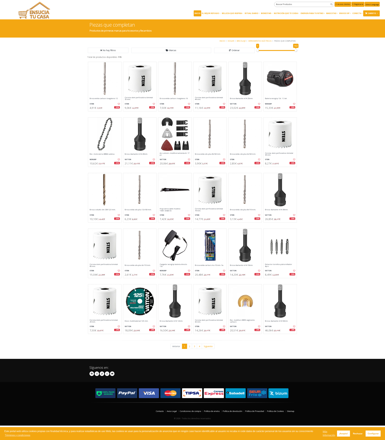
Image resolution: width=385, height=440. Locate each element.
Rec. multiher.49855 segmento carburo (242, 321)
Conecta (356, 13)
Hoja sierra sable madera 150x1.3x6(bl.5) (170, 210)
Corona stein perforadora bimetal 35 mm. (139, 98)
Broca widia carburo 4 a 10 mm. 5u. (209, 265)
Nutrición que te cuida (286, 13)
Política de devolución (232, 411)
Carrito (372, 13)
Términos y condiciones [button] (17, 435)
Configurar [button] (373, 433)
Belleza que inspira (232, 13)
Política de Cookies (275, 411)
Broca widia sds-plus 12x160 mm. (138, 210)
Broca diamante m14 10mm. (241, 265)
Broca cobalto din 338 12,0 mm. (103, 210)
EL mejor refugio (210, 13)
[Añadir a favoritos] (118, 104)
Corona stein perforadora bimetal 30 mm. (279, 154)
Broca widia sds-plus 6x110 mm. (138, 265)
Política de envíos (212, 411)
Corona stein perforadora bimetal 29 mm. (104, 321)
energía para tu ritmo (312, 13)
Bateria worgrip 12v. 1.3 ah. (276, 98)
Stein (92, 104)
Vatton (233, 104)
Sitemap (290, 411)
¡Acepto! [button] (343, 433)
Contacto (160, 411)
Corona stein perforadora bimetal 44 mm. (209, 98)
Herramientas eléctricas (260, 41)
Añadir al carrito (105, 114)
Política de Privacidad (254, 411)
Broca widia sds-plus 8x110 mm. (243, 210)
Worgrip (268, 104)
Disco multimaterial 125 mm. (136, 321)
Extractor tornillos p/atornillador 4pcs (278, 265)
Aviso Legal (172, 411)
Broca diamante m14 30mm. (276, 210)
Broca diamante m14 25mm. (241, 98)
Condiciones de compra (190, 411)
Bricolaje (241, 41)
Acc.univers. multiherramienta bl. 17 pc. (174, 154)
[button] (171, 50)
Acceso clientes (343, 4)
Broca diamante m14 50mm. (276, 321)
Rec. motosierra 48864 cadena (102, 154)
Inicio (197, 13)
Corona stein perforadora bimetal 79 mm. (209, 210)
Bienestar (266, 13)
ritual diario (251, 13)
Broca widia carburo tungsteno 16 (174, 98)
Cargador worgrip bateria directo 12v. (173, 265)
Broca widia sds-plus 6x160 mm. (243, 154)
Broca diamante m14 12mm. (171, 321)
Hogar (231, 41)
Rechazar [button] (357, 433)
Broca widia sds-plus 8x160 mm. (208, 154)
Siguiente (208, 346)
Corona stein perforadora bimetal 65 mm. (209, 321)
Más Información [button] (329, 433)
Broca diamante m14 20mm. (136, 154)
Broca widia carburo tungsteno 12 (104, 98)
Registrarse (358, 4)
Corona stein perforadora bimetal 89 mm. (104, 265)
